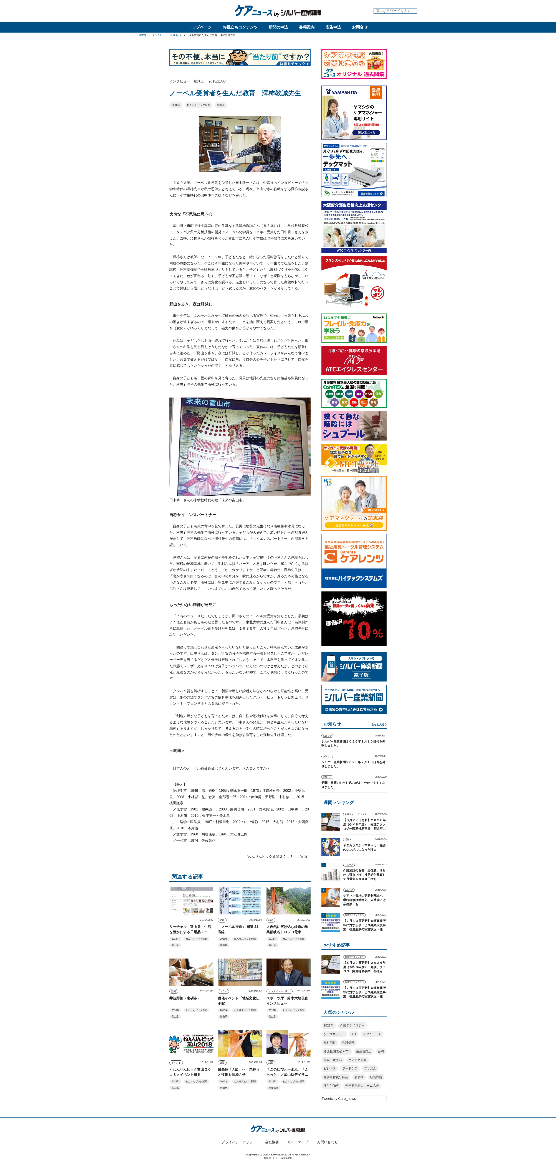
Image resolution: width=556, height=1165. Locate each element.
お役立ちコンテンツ (240, 27)
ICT (353, 1034)
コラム (223, 991)
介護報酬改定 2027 (337, 1051)
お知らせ (327, 735)
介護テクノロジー (352, 1025)
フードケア (349, 1068)
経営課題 (376, 1077)
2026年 (329, 1025)
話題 (222, 920)
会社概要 (272, 1142)
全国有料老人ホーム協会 (362, 1085)
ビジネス (330, 1068)
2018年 (176, 105)
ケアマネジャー (334, 1034)
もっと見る (377, 724)
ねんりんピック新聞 (198, 105)
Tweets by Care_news (339, 1099)
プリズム (370, 1068)
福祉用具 (330, 1042)
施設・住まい (333, 1060)
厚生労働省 (331, 1085)
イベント (176, 1062)
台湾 (381, 1051)
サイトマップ (298, 1142)
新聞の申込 (278, 27)
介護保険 (273, 1087)
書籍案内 (307, 27)
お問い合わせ (327, 1142)
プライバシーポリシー (239, 1142)
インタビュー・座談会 (280, 991)
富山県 (221, 105)
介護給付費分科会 (336, 1077)
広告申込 (333, 27)
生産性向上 (363, 1051)
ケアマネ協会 (357, 1060)
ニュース (349, 864)
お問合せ (360, 27)
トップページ (200, 27)
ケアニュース (372, 1034)
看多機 (359, 1077)
